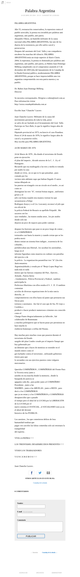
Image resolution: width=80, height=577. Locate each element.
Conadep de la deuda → (49, 552)
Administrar (57, 573)
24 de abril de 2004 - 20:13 (31, 15)
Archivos (40, 573)
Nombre (20, 503)
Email (48, 473)
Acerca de (23, 573)
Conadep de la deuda (50, 15)
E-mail (25, 512)
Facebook (31, 473)
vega (8, 2)
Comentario (21, 520)
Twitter (40, 473)
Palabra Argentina (40, 10)
